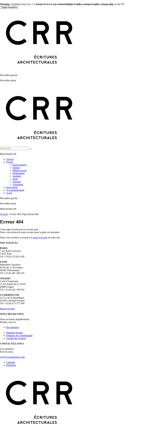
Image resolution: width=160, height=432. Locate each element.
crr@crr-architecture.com (12, 357)
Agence (10, 159)
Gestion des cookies (16, 338)
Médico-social (19, 170)
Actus (9, 193)
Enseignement (19, 165)
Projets (9, 162)
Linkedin (10, 362)
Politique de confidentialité (19, 335)
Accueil (4, 214)
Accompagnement (15, 190)
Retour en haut (7, 308)
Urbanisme (17, 184)
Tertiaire (16, 181)
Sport (15, 179)
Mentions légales (14, 332)
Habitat (16, 167)
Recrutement (12, 327)
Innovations (12, 187)
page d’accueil (40, 237)
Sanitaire (16, 176)
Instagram (11, 365)
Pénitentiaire (18, 173)
